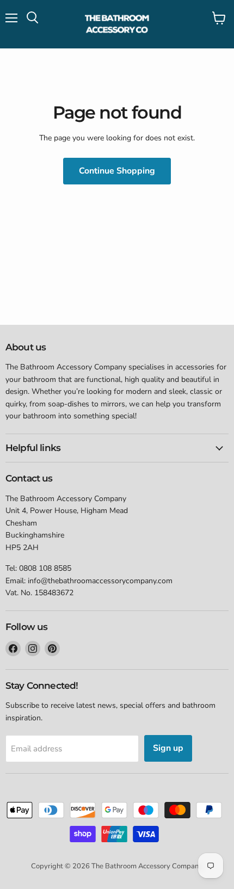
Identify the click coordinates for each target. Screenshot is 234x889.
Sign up (168, 748)
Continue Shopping (117, 171)
